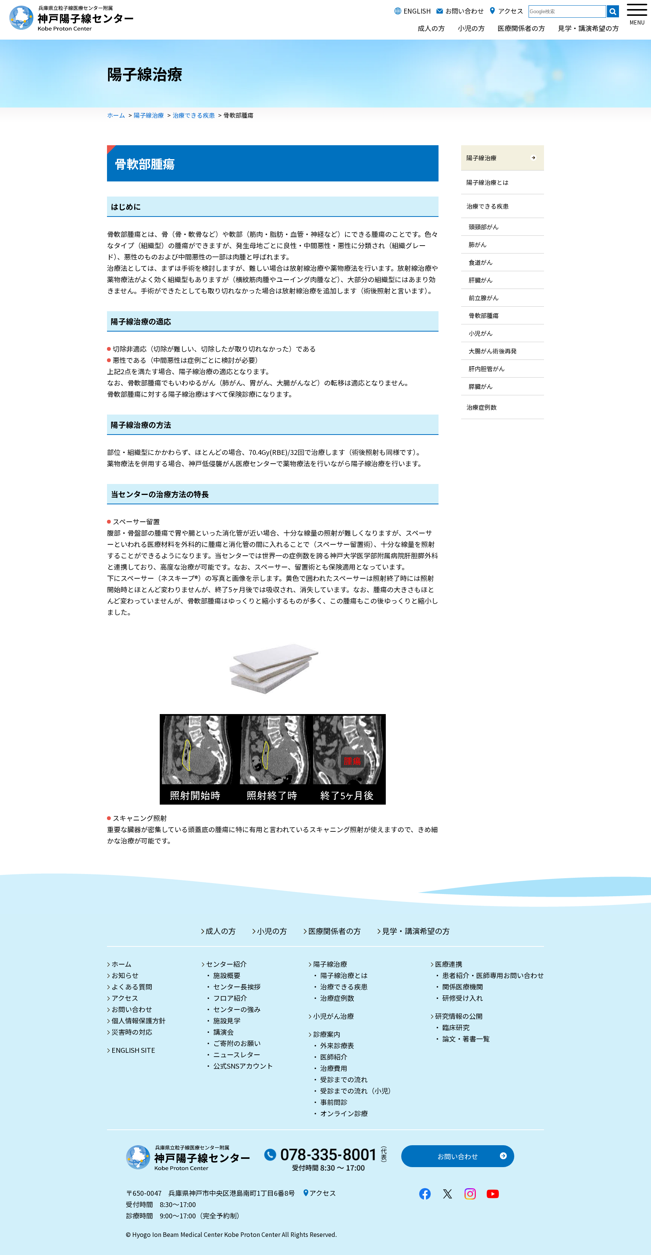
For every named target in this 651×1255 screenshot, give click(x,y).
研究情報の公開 (459, 1016)
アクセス (510, 10)
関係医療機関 (462, 986)
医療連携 (448, 964)
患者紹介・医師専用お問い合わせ (493, 975)
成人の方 (431, 28)
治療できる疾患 (194, 115)
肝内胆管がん (487, 368)
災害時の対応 (132, 1032)
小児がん (481, 333)
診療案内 (326, 1034)
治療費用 (333, 1068)
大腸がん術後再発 (493, 350)
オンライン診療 (344, 1113)
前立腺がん (484, 297)
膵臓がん (481, 386)
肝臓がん (481, 279)
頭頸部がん (484, 226)
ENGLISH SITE (133, 1050)
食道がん (481, 262)
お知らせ (125, 975)
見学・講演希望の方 (588, 28)
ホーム (116, 115)
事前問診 (333, 1102)
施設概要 (226, 975)
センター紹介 (226, 964)
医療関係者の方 (521, 28)
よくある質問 (132, 986)
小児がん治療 (333, 1016)
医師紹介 (333, 1056)
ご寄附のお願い (237, 1043)
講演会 (223, 1032)
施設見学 (226, 1020)
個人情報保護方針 (139, 1020)
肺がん (478, 244)
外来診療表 (337, 1045)
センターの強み (237, 1009)
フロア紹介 (230, 998)
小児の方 (471, 28)
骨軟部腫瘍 (484, 315)
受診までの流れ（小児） (357, 1090)
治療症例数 (481, 407)
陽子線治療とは (487, 182)
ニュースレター (236, 1054)
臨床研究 (455, 1027)
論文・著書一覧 (466, 1038)
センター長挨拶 (237, 986)
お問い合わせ (464, 10)
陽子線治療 (149, 115)
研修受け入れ (462, 998)
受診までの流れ (344, 1079)
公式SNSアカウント (243, 1066)
